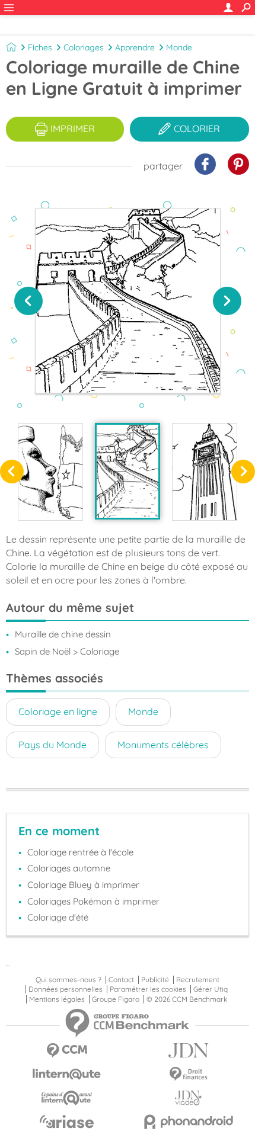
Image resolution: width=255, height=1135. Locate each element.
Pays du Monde (52, 745)
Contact (121, 980)
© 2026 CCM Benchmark (186, 999)
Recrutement (197, 980)
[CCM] (67, 1050)
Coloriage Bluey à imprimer (83, 884)
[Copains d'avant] (67, 1098)
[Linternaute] (67, 1074)
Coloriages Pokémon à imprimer (93, 901)
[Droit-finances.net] (188, 1074)
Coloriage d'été (57, 917)
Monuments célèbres (163, 745)
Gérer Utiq (210, 989)
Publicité (155, 980)
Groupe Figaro (115, 999)
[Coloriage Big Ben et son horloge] (204, 471)
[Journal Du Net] (188, 1050)
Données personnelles (65, 989)
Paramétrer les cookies (148, 989)
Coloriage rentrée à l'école (80, 852)
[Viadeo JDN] (188, 1098)
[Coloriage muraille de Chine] (127, 471)
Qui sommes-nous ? (68, 980)
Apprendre (135, 47)
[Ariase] (67, 1121)
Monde (179, 47)
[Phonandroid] (188, 1121)
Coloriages (83, 47)
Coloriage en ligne (57, 711)
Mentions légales (57, 999)
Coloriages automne (68, 868)
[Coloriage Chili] (50, 471)
